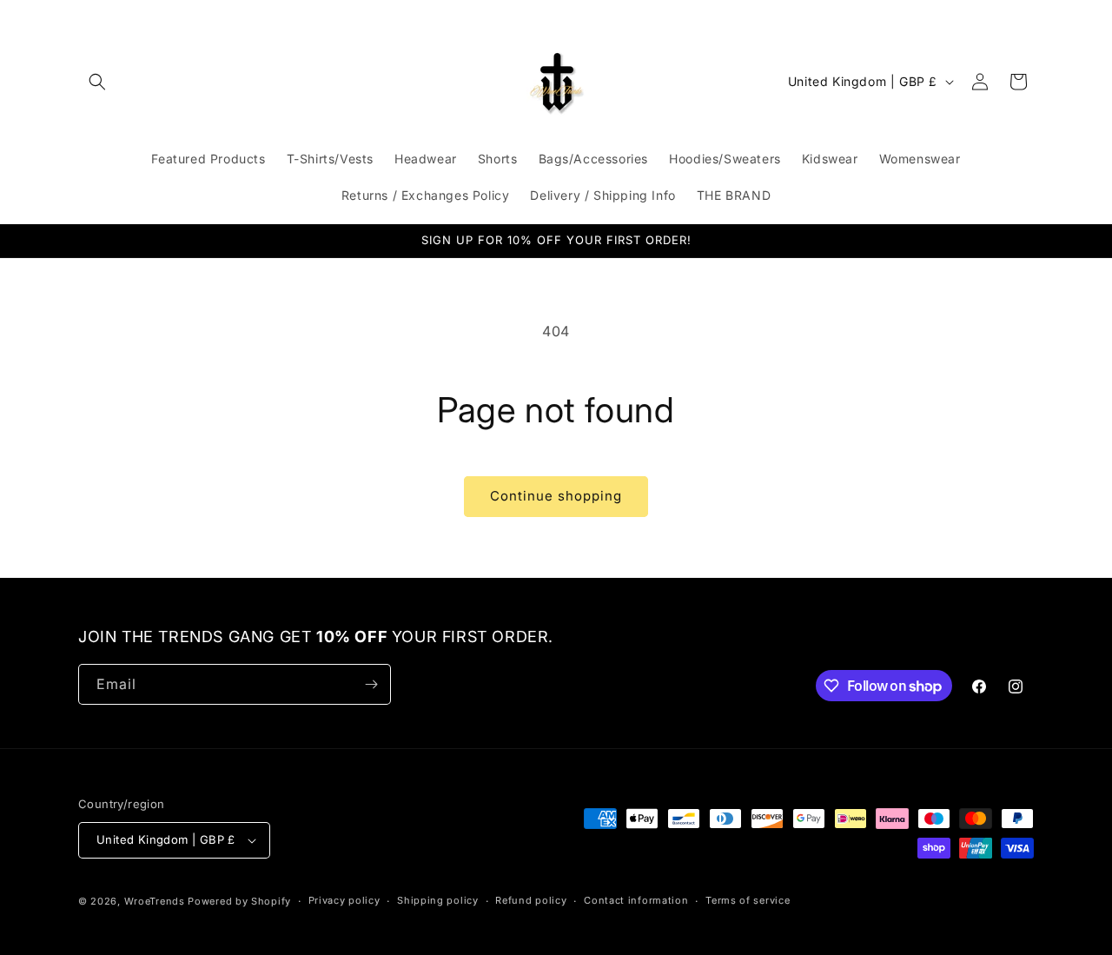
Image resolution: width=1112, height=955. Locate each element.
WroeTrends (154, 901)
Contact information (636, 900)
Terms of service (747, 900)
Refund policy (530, 900)
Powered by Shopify (239, 901)
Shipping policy (438, 900)
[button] (97, 82)
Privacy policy (344, 900)
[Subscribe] (371, 684)
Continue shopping (556, 495)
